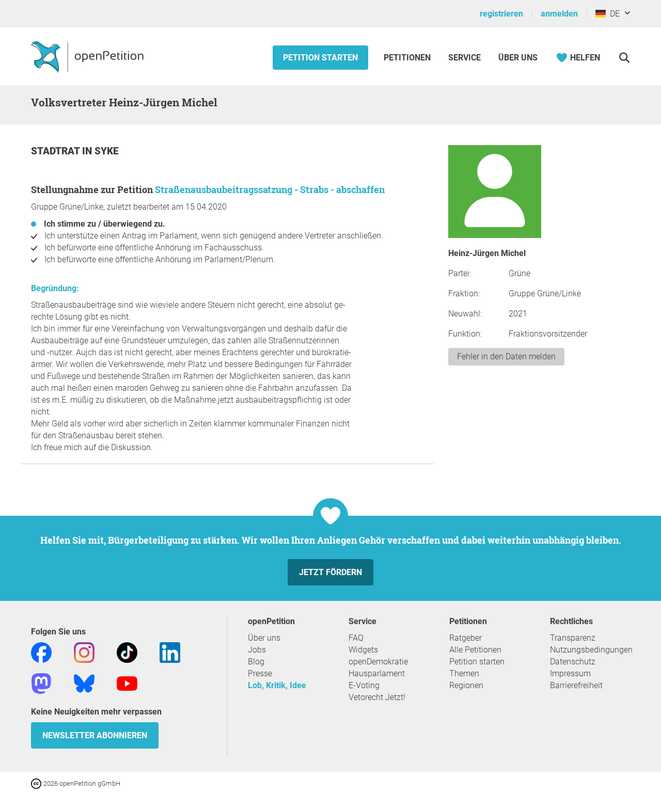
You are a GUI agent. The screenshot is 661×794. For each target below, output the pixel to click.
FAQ (356, 638)
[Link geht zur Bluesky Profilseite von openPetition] (84, 683)
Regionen (466, 685)
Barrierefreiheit (576, 685)
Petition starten (320, 57)
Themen (464, 673)
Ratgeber (465, 638)
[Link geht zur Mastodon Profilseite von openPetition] (41, 683)
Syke (107, 151)
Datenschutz (572, 661)
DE (613, 14)
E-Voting (364, 685)
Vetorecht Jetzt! (377, 697)
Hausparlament (377, 673)
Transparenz (572, 638)
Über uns (264, 638)
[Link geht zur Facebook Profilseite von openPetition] (41, 652)
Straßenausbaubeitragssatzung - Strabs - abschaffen (270, 189)
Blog (256, 661)
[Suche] (624, 57)
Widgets (363, 650)
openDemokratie (378, 661)
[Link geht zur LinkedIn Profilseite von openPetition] (170, 652)
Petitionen (408, 57)
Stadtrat (56, 151)
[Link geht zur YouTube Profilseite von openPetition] (127, 683)
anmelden (559, 14)
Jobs (257, 650)
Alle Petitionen (475, 650)
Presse (260, 673)
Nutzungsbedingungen (591, 650)
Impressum (570, 673)
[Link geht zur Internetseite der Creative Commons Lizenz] (37, 783)
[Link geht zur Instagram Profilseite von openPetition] (84, 652)
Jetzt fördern (330, 572)
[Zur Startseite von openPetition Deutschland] (88, 56)
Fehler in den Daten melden (506, 356)
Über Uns (518, 57)
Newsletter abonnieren (94, 735)
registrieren (501, 14)
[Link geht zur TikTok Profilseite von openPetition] (127, 652)
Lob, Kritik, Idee (277, 685)
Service (464, 57)
